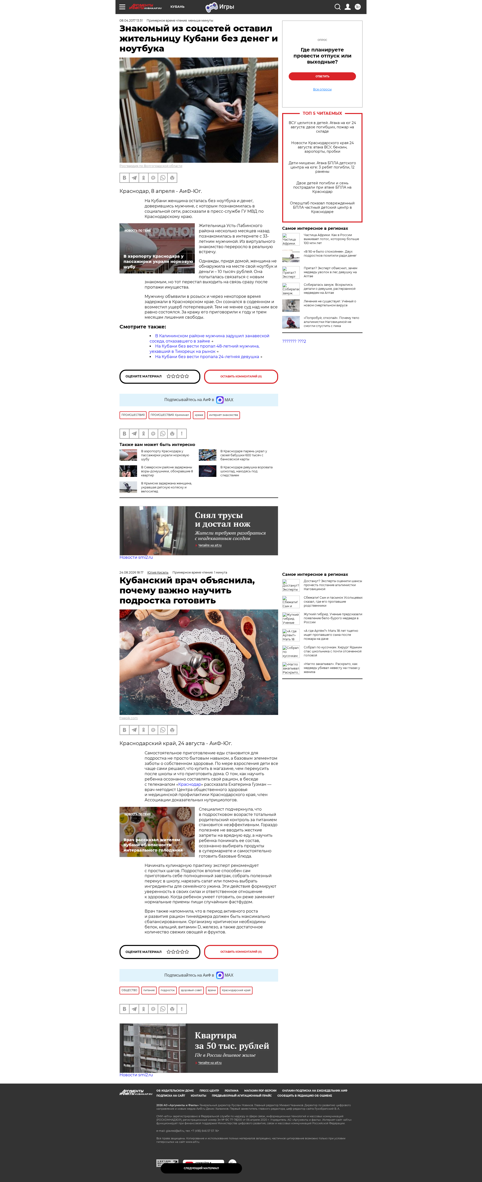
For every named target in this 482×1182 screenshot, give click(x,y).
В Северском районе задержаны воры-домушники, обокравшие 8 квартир (167, 471)
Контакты (198, 1095)
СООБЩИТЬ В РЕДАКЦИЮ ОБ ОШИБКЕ (304, 1095)
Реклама (231, 1090)
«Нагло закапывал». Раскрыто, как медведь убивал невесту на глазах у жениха (332, 668)
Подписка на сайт (170, 1095)
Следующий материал (201, 1168)
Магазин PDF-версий (260, 1090)
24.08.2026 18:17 (131, 572)
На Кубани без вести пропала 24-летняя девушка (207, 356)
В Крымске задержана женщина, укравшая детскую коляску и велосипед (166, 487)
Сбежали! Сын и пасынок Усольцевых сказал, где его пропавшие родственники (333, 601)
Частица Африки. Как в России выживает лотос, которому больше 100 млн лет (331, 239)
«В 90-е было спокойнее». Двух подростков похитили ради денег (330, 253)
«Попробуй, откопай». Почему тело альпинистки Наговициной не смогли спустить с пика (331, 322)
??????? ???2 (294, 341)
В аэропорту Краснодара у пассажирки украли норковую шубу (165, 455)
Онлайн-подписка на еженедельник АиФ (314, 1090)
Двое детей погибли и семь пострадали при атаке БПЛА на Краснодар (322, 187)
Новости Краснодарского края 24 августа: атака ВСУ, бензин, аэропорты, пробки (322, 147)
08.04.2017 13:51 (131, 20)
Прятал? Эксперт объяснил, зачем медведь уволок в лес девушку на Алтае (330, 272)
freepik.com (128, 718)
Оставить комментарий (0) (241, 376)
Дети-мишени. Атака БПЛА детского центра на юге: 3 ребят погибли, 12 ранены (322, 167)
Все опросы (322, 89)
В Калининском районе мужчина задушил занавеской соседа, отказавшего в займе (209, 338)
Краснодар (189, 784)
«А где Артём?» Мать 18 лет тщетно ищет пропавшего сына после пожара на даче (331, 635)
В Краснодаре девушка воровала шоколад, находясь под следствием (246, 471)
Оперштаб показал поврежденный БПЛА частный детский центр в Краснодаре (322, 207)
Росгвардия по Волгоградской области (150, 166)
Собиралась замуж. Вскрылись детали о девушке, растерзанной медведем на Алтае (329, 289)
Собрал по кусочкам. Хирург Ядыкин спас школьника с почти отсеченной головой (333, 651)
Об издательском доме (175, 1090)
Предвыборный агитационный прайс (242, 1095)
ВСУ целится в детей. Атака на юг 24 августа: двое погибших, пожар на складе (322, 127)
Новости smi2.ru (136, 557)
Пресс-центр (209, 1090)
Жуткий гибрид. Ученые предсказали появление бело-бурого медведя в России (333, 618)
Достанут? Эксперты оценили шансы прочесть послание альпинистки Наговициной (333, 585)
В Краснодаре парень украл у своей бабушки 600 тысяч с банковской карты (243, 455)
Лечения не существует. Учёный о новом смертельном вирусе (330, 303)
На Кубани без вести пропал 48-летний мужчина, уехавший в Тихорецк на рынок (204, 349)
